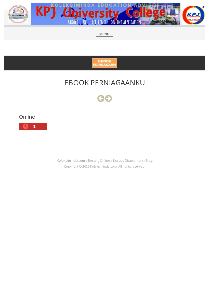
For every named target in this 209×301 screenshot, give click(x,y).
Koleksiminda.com (71, 160)
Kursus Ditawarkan (128, 160)
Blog (149, 160)
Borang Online (99, 160)
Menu (104, 33)
